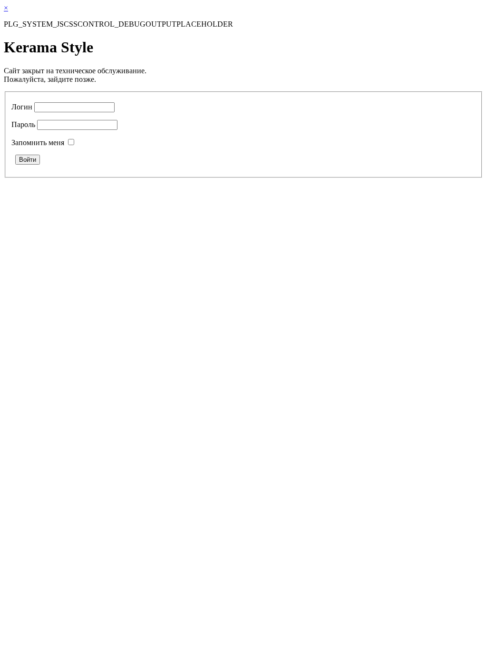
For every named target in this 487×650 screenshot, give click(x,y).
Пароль (23, 124)
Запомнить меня (37, 142)
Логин (21, 107)
